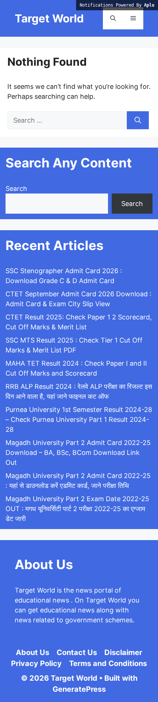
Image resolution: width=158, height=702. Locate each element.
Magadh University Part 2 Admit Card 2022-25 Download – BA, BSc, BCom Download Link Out (78, 452)
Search (16, 188)
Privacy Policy (36, 663)
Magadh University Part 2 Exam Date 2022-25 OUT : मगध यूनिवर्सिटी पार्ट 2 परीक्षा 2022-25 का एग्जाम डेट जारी (77, 508)
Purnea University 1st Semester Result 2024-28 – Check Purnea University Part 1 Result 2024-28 (79, 419)
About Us (32, 652)
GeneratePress (79, 689)
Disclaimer (123, 652)
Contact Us (77, 652)
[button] (113, 18)
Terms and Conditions (108, 663)
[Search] (138, 120)
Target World (49, 18)
